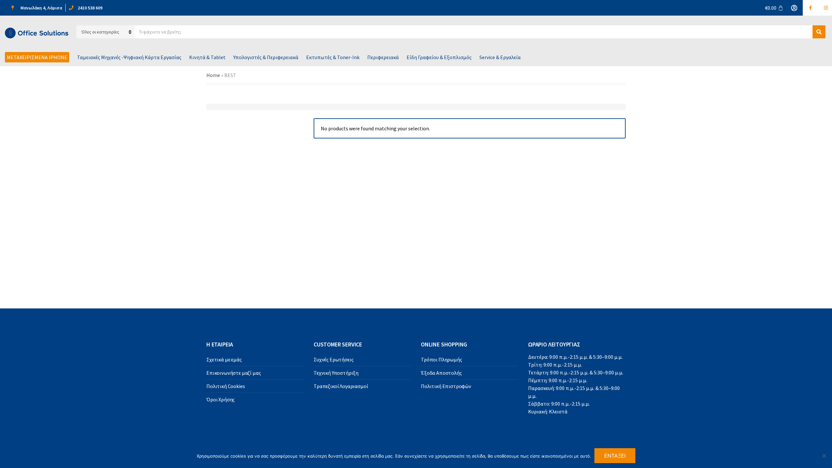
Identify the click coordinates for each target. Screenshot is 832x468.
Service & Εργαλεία (500, 57)
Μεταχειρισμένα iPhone (37, 57)
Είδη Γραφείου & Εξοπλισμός (439, 57)
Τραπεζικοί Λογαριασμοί (341, 386)
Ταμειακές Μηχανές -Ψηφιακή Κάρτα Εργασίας (129, 57)
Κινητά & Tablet (207, 57)
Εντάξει (615, 455)
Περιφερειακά (383, 57)
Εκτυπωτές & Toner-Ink (332, 57)
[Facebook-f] (810, 8)
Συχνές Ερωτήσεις (333, 359)
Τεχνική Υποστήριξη (336, 373)
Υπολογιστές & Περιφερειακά (265, 57)
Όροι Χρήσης (220, 399)
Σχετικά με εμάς (224, 359)
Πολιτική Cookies (225, 386)
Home (213, 75)
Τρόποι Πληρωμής (441, 359)
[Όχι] (824, 455)
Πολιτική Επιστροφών (446, 386)
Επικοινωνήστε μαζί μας (233, 373)
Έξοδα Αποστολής (441, 373)
